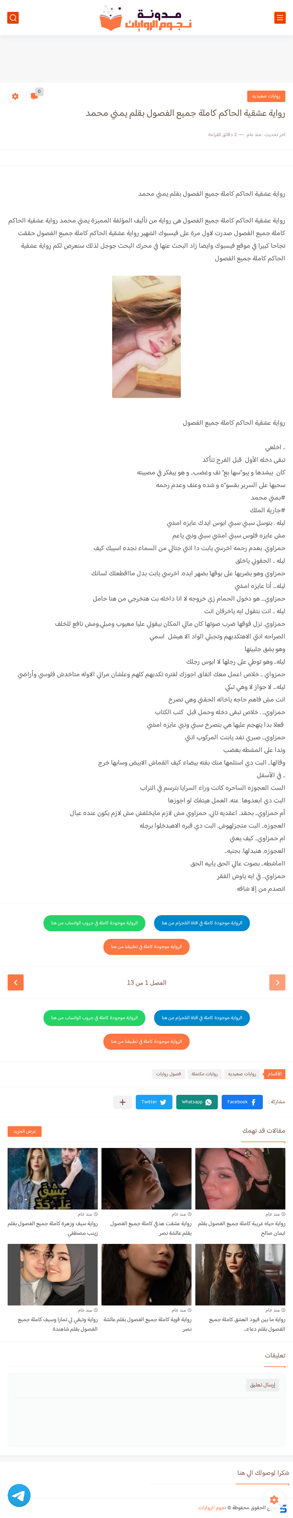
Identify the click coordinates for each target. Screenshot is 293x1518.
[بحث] (13, 18)
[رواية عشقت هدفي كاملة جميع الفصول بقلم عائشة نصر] (146, 1179)
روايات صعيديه (266, 96)
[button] (242, 1102)
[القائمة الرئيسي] (280, 18)
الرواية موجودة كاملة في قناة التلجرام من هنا (202, 923)
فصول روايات (168, 1074)
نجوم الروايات (212, 1508)
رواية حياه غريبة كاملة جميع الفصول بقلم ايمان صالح (241, 1228)
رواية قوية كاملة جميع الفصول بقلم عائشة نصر (147, 1324)
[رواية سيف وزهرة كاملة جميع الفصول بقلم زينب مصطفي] (53, 1179)
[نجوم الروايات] (146, 17)
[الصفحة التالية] (16, 982)
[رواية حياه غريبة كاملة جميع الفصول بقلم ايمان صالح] (240, 1179)
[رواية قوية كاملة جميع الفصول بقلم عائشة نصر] (146, 1274)
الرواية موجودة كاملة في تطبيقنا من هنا (146, 947)
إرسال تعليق (262, 1385)
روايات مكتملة (205, 1074)
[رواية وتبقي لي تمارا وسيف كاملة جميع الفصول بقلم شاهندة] (53, 1274)
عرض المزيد (24, 1131)
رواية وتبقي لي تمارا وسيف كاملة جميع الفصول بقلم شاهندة (58, 1324)
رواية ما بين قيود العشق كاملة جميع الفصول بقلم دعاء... (247, 1324)
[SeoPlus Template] (282, 1508)
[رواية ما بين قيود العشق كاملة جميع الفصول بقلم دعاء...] (240, 1274)
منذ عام (273, 1214)
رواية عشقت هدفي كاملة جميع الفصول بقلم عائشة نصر (151, 1228)
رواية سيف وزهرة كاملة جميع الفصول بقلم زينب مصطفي (53, 1228)
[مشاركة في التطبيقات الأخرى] (122, 1102)
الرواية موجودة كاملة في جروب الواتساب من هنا (94, 923)
